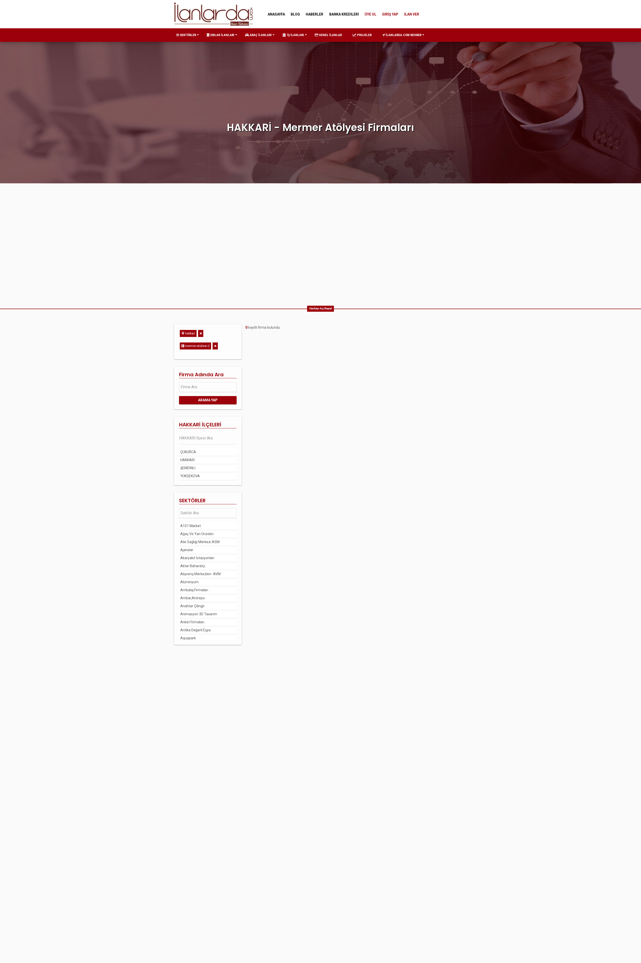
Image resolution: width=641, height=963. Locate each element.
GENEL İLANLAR (330, 35)
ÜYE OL (370, 14)
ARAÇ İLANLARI (260, 35)
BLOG (295, 14)
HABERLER (314, 14)
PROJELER (364, 35)
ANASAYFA (276, 14)
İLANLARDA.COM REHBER (403, 35)
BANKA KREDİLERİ (344, 14)
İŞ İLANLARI (295, 35)
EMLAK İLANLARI (222, 35)
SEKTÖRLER (187, 35)
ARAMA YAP (208, 400)
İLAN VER (411, 14)
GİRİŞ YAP (390, 14)
